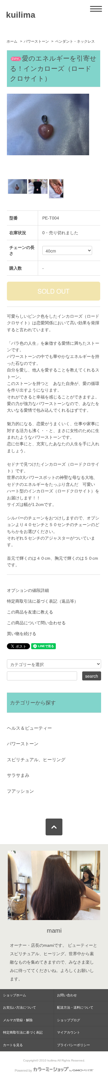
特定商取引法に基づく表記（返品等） (42, 601)
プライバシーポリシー (73, 1045)
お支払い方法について (19, 1007)
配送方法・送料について (75, 1007)
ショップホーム (14, 995)
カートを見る (13, 1045)
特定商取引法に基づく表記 (23, 1032)
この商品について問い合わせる (36, 622)
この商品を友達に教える (30, 612)
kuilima (20, 15)
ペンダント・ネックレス (75, 41)
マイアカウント (68, 1032)
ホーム (12, 41)
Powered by (23, 1070)
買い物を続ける (21, 633)
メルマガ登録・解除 (18, 1020)
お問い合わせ (67, 995)
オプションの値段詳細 (28, 590)
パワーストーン (36, 41)
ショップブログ (68, 1020)
